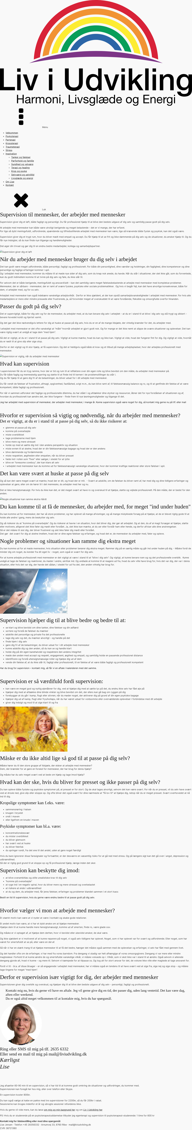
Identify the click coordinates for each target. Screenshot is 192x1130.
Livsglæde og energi (22, 178)
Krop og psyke (19, 171)
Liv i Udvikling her (92, 1109)
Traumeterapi (13, 146)
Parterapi (10, 139)
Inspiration (11, 153)
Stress (9, 150)
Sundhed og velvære (22, 164)
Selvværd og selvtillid (22, 174)
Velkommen (12, 132)
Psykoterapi (12, 136)
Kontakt (10, 185)
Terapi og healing (20, 167)
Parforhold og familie (22, 160)
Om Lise (10, 181)
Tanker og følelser (21, 157)
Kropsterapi (12, 143)
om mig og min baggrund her (59, 1109)
